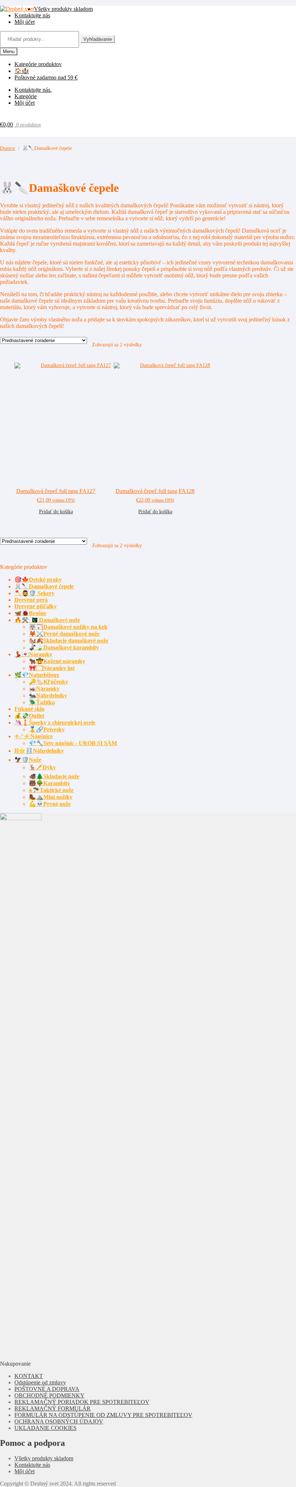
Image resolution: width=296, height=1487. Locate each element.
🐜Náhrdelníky (48, 695)
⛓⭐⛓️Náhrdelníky (39, 751)
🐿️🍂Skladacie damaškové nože (68, 640)
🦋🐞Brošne (30, 613)
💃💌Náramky (33, 654)
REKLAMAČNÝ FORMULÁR (52, 1408)
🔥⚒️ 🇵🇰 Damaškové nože (47, 620)
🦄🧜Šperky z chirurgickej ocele (54, 722)
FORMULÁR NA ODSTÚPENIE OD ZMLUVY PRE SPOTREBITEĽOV (103, 1415)
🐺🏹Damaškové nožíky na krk (68, 627)
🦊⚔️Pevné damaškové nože (64, 634)
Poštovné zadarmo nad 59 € (46, 77)
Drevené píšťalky (35, 606)
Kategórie (25, 96)
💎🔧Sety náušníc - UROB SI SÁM (73, 743)
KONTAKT (28, 1376)
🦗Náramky (44, 689)
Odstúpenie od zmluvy (40, 1382)
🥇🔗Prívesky (47, 729)
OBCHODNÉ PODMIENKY (49, 1395)
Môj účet (24, 22)
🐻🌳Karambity (49, 783)
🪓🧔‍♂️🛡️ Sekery (34, 593)
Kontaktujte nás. (33, 90)
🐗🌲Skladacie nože (54, 776)
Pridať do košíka (56, 511)
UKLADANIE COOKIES (45, 1428)
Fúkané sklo (29, 709)
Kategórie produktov (38, 64)
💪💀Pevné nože (50, 804)
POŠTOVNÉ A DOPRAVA (46, 1389)
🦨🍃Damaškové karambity (64, 647)
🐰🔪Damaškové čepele (44, 586)
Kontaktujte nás (32, 15)
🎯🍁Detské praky (38, 579)
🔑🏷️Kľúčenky (48, 682)
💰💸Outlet (29, 716)
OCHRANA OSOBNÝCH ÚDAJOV (58, 1421)
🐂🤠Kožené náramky (57, 661)
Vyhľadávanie (97, 39)
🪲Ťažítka (42, 702)
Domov (7, 148)
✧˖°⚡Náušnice (33, 736)
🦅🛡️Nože (27, 760)
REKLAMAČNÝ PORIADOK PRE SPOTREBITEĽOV (81, 1402)
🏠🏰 (21, 71)
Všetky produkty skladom (63, 9)
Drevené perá (31, 600)
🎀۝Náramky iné (52, 668)
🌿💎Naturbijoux (36, 675)
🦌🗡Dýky (42, 767)
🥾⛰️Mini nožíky (51, 797)
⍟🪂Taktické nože (51, 790)
